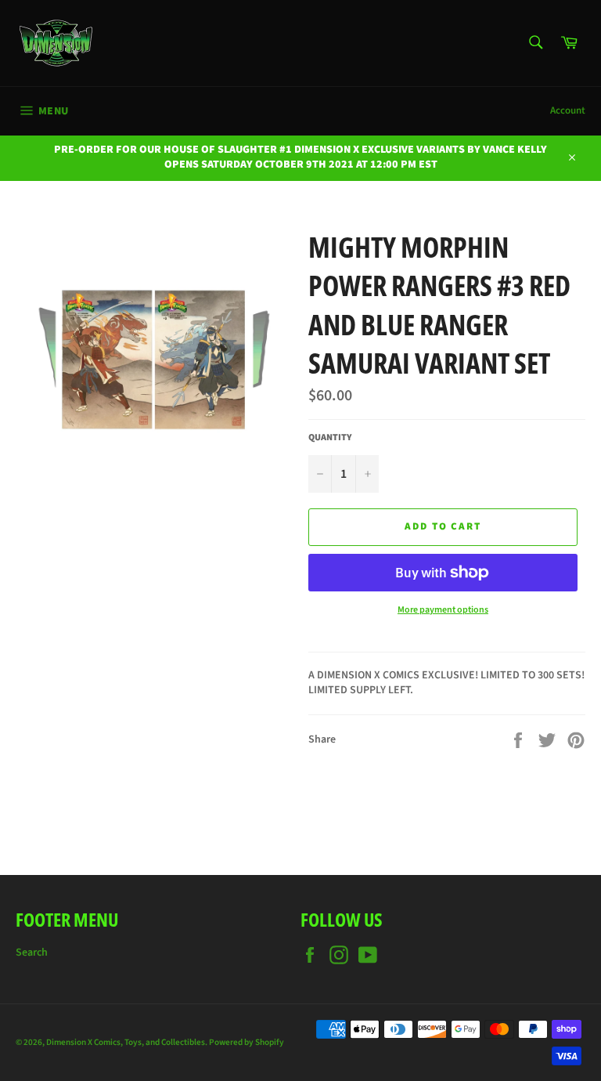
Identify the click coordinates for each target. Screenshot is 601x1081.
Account (567, 110)
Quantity (330, 438)
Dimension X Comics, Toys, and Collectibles (125, 1042)
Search (32, 952)
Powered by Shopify (246, 1042)
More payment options (443, 610)
